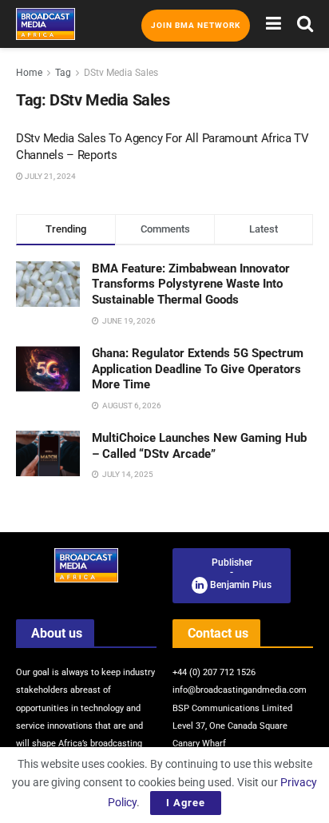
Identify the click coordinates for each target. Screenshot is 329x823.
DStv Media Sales (121, 72)
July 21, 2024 (49, 176)
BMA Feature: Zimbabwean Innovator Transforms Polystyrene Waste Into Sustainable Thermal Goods (191, 284)
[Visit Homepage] (45, 24)
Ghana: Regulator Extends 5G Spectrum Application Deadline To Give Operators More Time (197, 369)
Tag (63, 72)
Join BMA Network (195, 25)
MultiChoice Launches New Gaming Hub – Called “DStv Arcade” (199, 446)
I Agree (185, 803)
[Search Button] (305, 24)
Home (29, 72)
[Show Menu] (273, 24)
